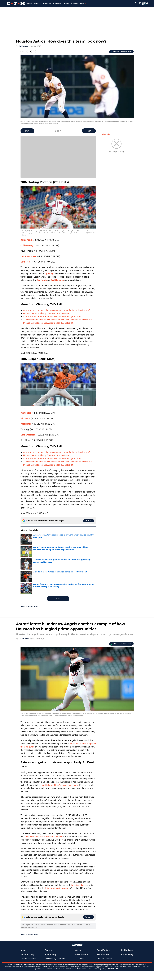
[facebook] (135, 3)
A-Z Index (79, 958)
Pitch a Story (50, 954)
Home (23, 606)
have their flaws (78, 885)
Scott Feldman (57, 280)
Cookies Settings (104, 958)
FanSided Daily (27, 954)
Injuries (74, 3)
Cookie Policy (127, 954)
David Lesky (25, 638)
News (29, 3)
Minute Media (18, 965)
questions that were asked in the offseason (43, 836)
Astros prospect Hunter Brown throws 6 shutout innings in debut (52, 316)
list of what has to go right (56, 888)
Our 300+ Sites (103, 950)
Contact (79, 950)
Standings (57, 3)
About (23, 950)
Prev (27, 131)
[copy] (34, 51)
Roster (66, 3)
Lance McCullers (28, 256)
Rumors (37, 3)
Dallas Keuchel (27, 240)
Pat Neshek (26, 424)
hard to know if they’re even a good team (59, 785)
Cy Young (49, 273)
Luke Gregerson (28, 435)
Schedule (47, 3)
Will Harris (25, 418)
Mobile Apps (127, 950)
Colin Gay (23, 46)
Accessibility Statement (55, 958)
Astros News (33, 606)
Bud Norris (42, 280)
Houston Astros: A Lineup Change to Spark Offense (46, 313)
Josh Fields (26, 413)
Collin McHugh (27, 245)
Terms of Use (103, 954)
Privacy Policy (81, 954)
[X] (140, 3)
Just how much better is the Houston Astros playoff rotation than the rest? (56, 310)
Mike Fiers (25, 262)
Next (89, 131)
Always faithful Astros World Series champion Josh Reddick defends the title (57, 319)
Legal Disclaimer (28, 958)
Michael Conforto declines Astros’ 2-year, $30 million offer (49, 323)
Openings (49, 950)
